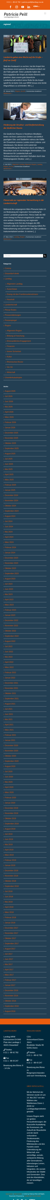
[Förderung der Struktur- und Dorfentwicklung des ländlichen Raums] (25, 111)
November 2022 (11, 626)
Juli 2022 (8, 646)
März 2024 (9, 542)
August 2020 (10, 766)
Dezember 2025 (11, 433)
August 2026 (10, 391)
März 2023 (9, 605)
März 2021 (9, 730)
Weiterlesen (7, 93)
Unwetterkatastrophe (13, 377)
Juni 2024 (9, 527)
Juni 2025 (9, 464)
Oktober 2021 (10, 693)
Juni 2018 (9, 897)
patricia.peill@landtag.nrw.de (32, 2)
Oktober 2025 (10, 443)
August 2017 (10, 949)
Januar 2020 (10, 803)
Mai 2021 (9, 719)
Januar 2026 (10, 428)
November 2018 (11, 876)
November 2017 (11, 933)
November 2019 (11, 813)
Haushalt (10, 299)
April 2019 (9, 850)
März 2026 (9, 417)
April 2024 (9, 537)
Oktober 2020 (10, 756)
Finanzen (11, 346)
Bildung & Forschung (15, 336)
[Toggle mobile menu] (45, 13)
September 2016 (12, 1006)
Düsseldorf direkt (12, 273)
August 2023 (10, 579)
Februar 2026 (10, 422)
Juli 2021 (8, 709)
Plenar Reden (10, 310)
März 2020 (9, 792)
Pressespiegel (11, 320)
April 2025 (9, 474)
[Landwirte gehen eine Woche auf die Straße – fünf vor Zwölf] (25, 43)
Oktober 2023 (10, 568)
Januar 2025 (10, 490)
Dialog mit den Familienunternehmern (22, 294)
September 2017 (12, 944)
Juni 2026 (9, 401)
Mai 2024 (9, 532)
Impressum (9, 1194)
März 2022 (9, 667)
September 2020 (12, 761)
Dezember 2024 (11, 495)
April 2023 (9, 600)
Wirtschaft (11, 372)
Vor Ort (23, 91)
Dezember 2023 (11, 558)
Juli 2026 (8, 396)
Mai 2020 (9, 782)
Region (17, 91)
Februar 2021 (10, 735)
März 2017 (9, 975)
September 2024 (12, 511)
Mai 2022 (9, 657)
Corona (8, 268)
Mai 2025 (9, 469)
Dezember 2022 (11, 620)
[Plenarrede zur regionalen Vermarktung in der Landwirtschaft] (25, 186)
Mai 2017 (9, 964)
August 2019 (10, 829)
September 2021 (12, 699)
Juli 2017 (8, 954)
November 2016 (11, 996)
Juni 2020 (9, 777)
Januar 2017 (10, 985)
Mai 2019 (9, 844)
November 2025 (11, 438)
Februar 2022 (10, 672)
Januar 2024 (10, 553)
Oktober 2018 (10, 881)
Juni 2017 (9, 959)
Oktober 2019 (10, 818)
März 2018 (9, 912)
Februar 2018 (10, 917)
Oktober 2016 (10, 1001)
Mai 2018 (9, 902)
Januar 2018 (10, 923)
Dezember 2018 (11, 871)
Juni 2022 (9, 652)
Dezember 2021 (11, 683)
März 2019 (9, 855)
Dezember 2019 (11, 808)
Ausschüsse (12, 289)
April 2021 (9, 725)
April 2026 (9, 412)
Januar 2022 (10, 678)
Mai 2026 (9, 407)
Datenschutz (18, 1194)
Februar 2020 (10, 798)
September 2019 (12, 824)
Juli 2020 (8, 772)
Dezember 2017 (11, 928)
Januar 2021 (10, 740)
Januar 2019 (10, 865)
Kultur (9, 357)
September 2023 (12, 573)
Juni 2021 (9, 714)
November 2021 (11, 688)
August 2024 (10, 516)
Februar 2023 (10, 610)
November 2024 (11, 500)
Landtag (39, 164)
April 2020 (9, 787)
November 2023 (11, 563)
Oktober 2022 (10, 631)
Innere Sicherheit (14, 351)
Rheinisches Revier (15, 362)
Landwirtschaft (11, 305)
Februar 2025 (10, 485)
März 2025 (9, 480)
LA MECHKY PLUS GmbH (32, 1196)
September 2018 (12, 886)
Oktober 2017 (10, 938)
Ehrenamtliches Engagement (19, 341)
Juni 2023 (9, 589)
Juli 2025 (8, 459)
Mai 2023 (9, 594)
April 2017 (9, 970)
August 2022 (10, 641)
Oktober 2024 (10, 506)
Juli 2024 (8, 521)
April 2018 (9, 907)
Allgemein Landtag (18, 164)
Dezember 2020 (11, 745)
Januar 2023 (10, 615)
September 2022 (12, 636)
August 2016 (10, 1011)
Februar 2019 (10, 860)
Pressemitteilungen (13, 315)
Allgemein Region (30, 164)
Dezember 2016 (11, 990)
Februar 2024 (10, 547)
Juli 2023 (8, 584)
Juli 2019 (8, 834)
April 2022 (9, 662)
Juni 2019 (9, 839)
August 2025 (10, 454)
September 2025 (12, 448)
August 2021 (10, 704)
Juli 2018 (8, 891)
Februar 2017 (10, 980)
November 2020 (11, 751)
